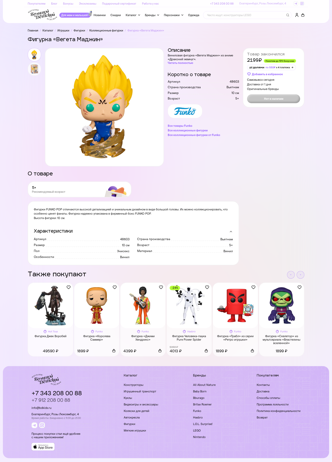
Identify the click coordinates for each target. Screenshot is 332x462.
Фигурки (129, 424)
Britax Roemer (202, 404)
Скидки (115, 15)
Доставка (263, 391)
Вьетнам (226, 239)
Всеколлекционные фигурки (188, 130)
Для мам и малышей (74, 15)
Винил (228, 251)
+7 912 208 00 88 (51, 400)
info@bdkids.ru (41, 408)
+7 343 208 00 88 (222, 3)
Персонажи (172, 15)
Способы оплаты (268, 398)
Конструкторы (133, 385)
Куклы (128, 398)
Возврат (262, 417)
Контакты (263, 385)
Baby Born (200, 391)
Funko (197, 411)
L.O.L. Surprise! (202, 424)
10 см (125, 245)
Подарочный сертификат (119, 3)
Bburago (198, 398)
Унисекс (123, 251)
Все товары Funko (180, 126)
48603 (124, 239)
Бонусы (68, 3)
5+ (231, 245)
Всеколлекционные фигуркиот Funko (194, 135)
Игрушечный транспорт (140, 391)
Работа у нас (150, 3)
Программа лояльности (273, 404)
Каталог (131, 15)
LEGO (197, 430)
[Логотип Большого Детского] (42, 15)
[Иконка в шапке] (302, 15)
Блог (54, 3)
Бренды (150, 15)
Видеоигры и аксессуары (141, 404)
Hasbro (198, 417)
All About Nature (204, 385)
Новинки (100, 15)
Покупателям (36, 3)
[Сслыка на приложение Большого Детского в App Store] (43, 446)
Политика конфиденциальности (278, 411)
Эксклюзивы (87, 3)
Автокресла (132, 417)
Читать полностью (180, 63)
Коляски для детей (136, 411)
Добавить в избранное (267, 74)
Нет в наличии (273, 98)
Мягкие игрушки (135, 430)
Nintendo (199, 437)
